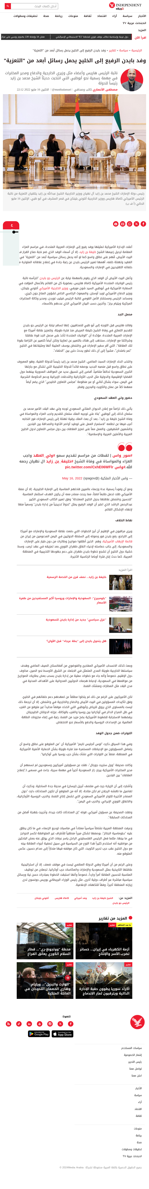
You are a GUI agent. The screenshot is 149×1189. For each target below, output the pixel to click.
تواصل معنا (135, 1069)
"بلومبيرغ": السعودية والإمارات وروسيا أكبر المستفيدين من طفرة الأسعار (62, 600)
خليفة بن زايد (88, 252)
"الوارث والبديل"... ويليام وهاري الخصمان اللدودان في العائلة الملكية (48, 989)
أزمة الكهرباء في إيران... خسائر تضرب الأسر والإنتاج (104, 951)
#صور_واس (122, 455)
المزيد (142, 30)
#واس (120, 467)
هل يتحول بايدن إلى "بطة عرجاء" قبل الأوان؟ (76, 641)
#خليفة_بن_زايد (59, 461)
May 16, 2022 (72, 478)
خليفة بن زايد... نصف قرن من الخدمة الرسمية (76, 577)
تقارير (112, 50)
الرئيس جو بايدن (50, 278)
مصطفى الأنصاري (105, 89)
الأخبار (142, 16)
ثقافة (87, 16)
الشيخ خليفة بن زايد (102, 898)
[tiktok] (19, 1024)
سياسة (127, 16)
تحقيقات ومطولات (25, 16)
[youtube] (39, 1024)
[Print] (115, 224)
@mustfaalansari (61, 89)
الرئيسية (136, 50)
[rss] (8, 1024)
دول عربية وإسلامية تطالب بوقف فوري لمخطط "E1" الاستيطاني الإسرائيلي (108, 37)
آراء (114, 16)
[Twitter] (60, 1024)
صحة (46, 16)
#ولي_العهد (44, 455)
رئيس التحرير (135, 1062)
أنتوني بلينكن (42, 898)
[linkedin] (29, 1024)
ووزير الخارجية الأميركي (53, 288)
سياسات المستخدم (131, 1048)
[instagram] (50, 1024)
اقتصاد (101, 16)
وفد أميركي (80, 898)
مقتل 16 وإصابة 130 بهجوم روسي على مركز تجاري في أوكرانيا (30, 37)
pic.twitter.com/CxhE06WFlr (89, 467)
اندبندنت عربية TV (134, 23)
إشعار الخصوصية (133, 1055)
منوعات (73, 16)
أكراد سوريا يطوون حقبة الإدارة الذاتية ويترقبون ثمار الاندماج (104, 991)
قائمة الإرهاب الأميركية (117, 541)
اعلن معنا (137, 1076)
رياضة (59, 16)
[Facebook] (70, 1024)
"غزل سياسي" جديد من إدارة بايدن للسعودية (76, 619)
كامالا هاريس (62, 898)
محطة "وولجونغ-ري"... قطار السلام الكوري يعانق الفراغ (49, 951)
